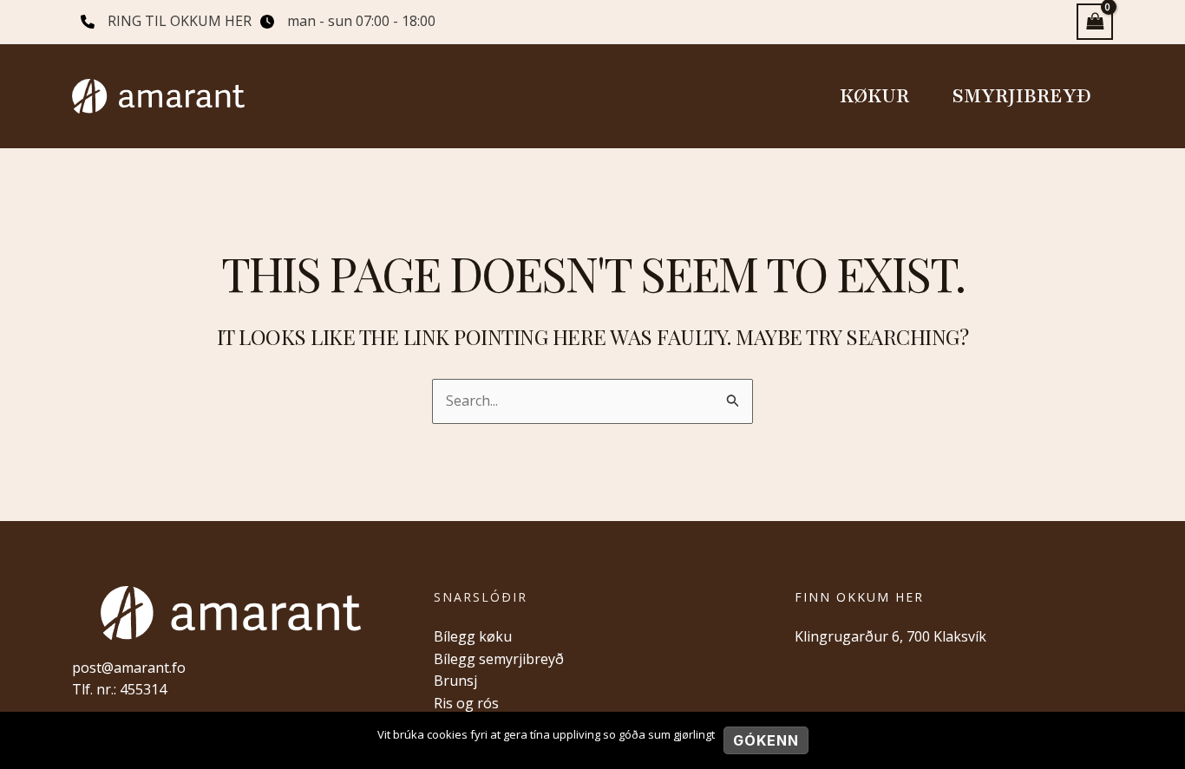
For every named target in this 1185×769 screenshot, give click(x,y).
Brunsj (455, 680)
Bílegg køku (473, 636)
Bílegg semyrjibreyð (499, 658)
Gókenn (766, 740)
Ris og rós (466, 703)
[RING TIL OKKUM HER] (166, 21)
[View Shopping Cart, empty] (1095, 21)
